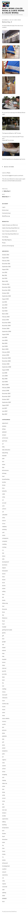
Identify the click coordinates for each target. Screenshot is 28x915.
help (3, 653)
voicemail (4, 886)
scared (4, 765)
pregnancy (5, 751)
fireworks (4, 609)
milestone (4, 697)
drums (3, 585)
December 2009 (6, 322)
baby (3, 446)
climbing (4, 529)
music (3, 709)
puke (3, 753)
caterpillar (4, 514)
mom (3, 700)
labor (3, 677)
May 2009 (4, 343)
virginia (4, 883)
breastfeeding (5, 479)
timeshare (4, 839)
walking (4, 892)
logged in (11, 175)
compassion (5, 538)
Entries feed (5, 210)
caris (3, 506)
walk (3, 889)
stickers (4, 813)
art (3, 444)
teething (4, 824)
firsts (3, 612)
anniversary (5, 438)
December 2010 (6, 287)
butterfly (4, 491)
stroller (4, 816)
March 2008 (5, 384)
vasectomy (5, 875)
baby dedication (6, 449)
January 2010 (5, 319)
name (3, 712)
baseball (4, 455)
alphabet (4, 432)
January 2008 (5, 390)
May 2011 (4, 275)
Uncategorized (6, 866)
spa (3, 804)
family (3, 600)
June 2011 (4, 272)
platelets (4, 736)
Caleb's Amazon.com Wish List (10, 225)
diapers (4, 567)
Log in (3, 207)
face (3, 594)
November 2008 (6, 361)
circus (3, 523)
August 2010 (5, 299)
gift (3, 635)
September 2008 (6, 367)
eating (3, 591)
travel (3, 851)
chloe (3, 517)
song (3, 801)
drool (3, 582)
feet (3, 606)
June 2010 (4, 305)
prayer (3, 748)
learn (3, 680)
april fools (4, 441)
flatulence (4, 618)
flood (3, 621)
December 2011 (6, 263)
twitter (4, 860)
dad (3, 553)
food (3, 624)
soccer (4, 798)
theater (4, 833)
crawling (4, 544)
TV (3, 857)
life (3, 683)
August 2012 (5, 257)
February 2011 (5, 284)
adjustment (5, 423)
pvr (3, 756)
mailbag (4, 689)
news (3, 715)
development (5, 562)
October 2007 (5, 399)
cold (3, 532)
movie (3, 706)
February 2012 (5, 260)
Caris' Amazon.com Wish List (9, 231)
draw (3, 576)
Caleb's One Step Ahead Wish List (10, 228)
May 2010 (4, 308)
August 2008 (5, 370)
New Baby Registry (7, 240)
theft (3, 836)
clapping (4, 526)
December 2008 (6, 358)
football (4, 627)
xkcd (3, 901)
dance (3, 556)
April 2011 (4, 278)
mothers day (5, 703)
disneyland (5, 570)
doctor (4, 573)
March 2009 (5, 349)
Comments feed (6, 213)
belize (6, 166)
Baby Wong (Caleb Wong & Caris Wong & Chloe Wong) (13, 10)
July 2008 (4, 373)
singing (4, 780)
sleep (3, 792)
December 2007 (6, 393)
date (3, 559)
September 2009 (6, 331)
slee (3, 789)
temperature (5, 827)
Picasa (3, 242)
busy (3, 488)
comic (3, 535)
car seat (4, 503)
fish (3, 615)
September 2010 (6, 296)
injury (3, 665)
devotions (4, 565)
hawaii (3, 647)
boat (3, 476)
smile (3, 795)
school (4, 768)
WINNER (4, 898)
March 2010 (5, 313)
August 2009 (5, 334)
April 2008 (5, 381)
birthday (4, 473)
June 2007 (4, 411)
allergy (4, 429)
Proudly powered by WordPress (9, 911)
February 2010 (5, 316)
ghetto (4, 632)
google (4, 641)
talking (4, 821)
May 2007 (4, 414)
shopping (4, 774)
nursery (4, 721)
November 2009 (6, 325)
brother (4, 482)
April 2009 (5, 346)
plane (3, 733)
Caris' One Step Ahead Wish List (10, 234)
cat (3, 511)
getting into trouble (7, 630)
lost (3, 686)
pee (3, 727)
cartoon (4, 508)
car (3, 500)
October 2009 (5, 328)
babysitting (5, 452)
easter (3, 588)
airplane (4, 426)
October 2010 (5, 293)
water (3, 895)
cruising (4, 547)
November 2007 (6, 396)
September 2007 (6, 402)
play (3, 739)
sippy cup (4, 783)
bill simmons (5, 470)
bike (3, 467)
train (3, 848)
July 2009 (4, 337)
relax (3, 762)
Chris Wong (17, 19)
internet (4, 668)
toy (3, 845)
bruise (3, 485)
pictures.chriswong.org (8, 245)
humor (4, 662)
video (3, 880)
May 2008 (4, 378)
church (4, 520)
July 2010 (4, 302)
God (3, 638)
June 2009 (5, 340)
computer (4, 541)
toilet (3, 842)
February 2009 (6, 352)
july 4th (4, 671)
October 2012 (5, 254)
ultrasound (5, 863)
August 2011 (5, 269)
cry (3, 550)
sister (3, 786)
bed (3, 461)
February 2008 (6, 387)
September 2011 (6, 266)
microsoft (4, 694)
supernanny (5, 818)
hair (3, 644)
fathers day (5, 603)
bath (3, 458)
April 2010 (4, 310)
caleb (3, 494)
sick (3, 777)
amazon (4, 435)
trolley (3, 854)
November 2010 (6, 290)
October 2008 (5, 364)
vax (3, 878)
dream (3, 579)
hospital (4, 659)
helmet (4, 650)
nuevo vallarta (5, 718)
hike (3, 656)
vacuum (4, 872)
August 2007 (5, 405)
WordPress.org (6, 216)
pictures (11, 166)
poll (3, 742)
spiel (3, 807)
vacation (4, 869)
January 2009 (5, 355)
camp (3, 497)
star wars (4, 810)
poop (3, 745)
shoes (3, 771)
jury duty (4, 674)
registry (4, 759)
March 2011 (5, 281)
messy (4, 692)
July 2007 (4, 408)
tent (3, 830)
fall (3, 597)
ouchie (4, 724)
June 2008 (5, 375)
